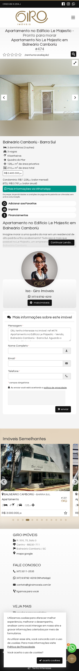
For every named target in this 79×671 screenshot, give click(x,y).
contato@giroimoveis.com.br (34, 585)
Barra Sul (48, 142)
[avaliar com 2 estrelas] (8, 55)
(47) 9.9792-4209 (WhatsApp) (33, 578)
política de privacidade (55, 387)
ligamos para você (28, 591)
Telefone (13, 371)
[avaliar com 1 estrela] (4, 55)
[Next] (69, 467)
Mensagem (15, 325)
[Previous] (9, 467)
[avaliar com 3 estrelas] (12, 55)
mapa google (25, 553)
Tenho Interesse (41, 668)
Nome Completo (18, 346)
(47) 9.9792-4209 (40, 297)
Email (11, 358)
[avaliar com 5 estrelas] (20, 55)
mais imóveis (40, 302)
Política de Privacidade (21, 647)
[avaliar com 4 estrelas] (16, 55)
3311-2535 (25, 571)
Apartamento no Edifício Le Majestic (38, 31)
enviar (65, 409)
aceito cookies (51, 660)
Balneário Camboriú (20, 142)
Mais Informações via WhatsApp (29, 188)
